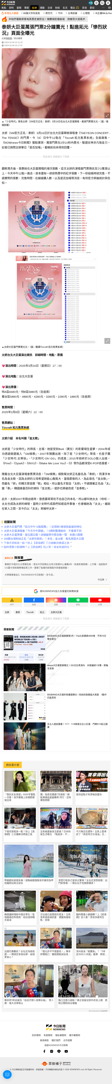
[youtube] (66, 1051)
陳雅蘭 (9, 38)
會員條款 (44, 1040)
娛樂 (34, 7)
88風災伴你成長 (31, 13)
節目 (92, 7)
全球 (50, 7)
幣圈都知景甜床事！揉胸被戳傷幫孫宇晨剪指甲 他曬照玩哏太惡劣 (29, 881)
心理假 (86, 13)
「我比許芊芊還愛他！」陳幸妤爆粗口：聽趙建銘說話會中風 (55, 953)
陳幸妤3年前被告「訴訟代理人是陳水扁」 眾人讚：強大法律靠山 (29, 1001)
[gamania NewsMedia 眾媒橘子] (56, 1064)
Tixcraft (30, 612)
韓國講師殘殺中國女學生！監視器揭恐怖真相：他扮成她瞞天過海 (19, 917)
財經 (57, 7)
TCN (60, 13)
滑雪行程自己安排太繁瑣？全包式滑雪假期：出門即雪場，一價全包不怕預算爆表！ (82, 881)
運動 (42, 7)
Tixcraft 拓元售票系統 (15, 427)
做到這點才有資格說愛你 (89, 794)
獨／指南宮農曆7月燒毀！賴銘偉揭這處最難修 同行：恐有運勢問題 (55, 797)
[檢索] (102, 3)
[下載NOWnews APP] (96, 3)
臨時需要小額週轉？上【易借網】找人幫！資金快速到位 (91, 915)
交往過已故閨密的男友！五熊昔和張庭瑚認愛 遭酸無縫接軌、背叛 (55, 917)
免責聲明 (48, 1035)
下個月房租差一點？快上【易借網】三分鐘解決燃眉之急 (19, 833)
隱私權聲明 (60, 1035)
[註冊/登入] (108, 3)
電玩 (72, 7)
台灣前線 (72, 13)
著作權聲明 (74, 1035)
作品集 (101, 579)
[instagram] (52, 1051)
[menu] (109, 7)
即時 (11, 7)
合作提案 (67, 1040)
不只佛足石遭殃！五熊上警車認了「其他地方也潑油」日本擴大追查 (91, 833)
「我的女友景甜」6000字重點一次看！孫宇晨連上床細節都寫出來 (19, 797)
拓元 (42, 612)
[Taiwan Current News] (90, 3)
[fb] (44, 1051)
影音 (84, 7)
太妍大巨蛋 (56, 612)
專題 (26, 7)
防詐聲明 (36, 1035)
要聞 (19, 7)
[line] (59, 1051)
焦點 (3, 7)
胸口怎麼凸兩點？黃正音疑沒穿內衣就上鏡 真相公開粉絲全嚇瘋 (82, 1001)
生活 (65, 7)
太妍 (7, 612)
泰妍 (18, 612)
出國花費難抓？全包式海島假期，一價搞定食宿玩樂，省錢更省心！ (19, 954)
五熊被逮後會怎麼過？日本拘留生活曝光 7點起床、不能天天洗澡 (55, 833)
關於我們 (56, 1040)
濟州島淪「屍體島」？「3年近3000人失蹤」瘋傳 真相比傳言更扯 (91, 953)
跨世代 (49, 13)
